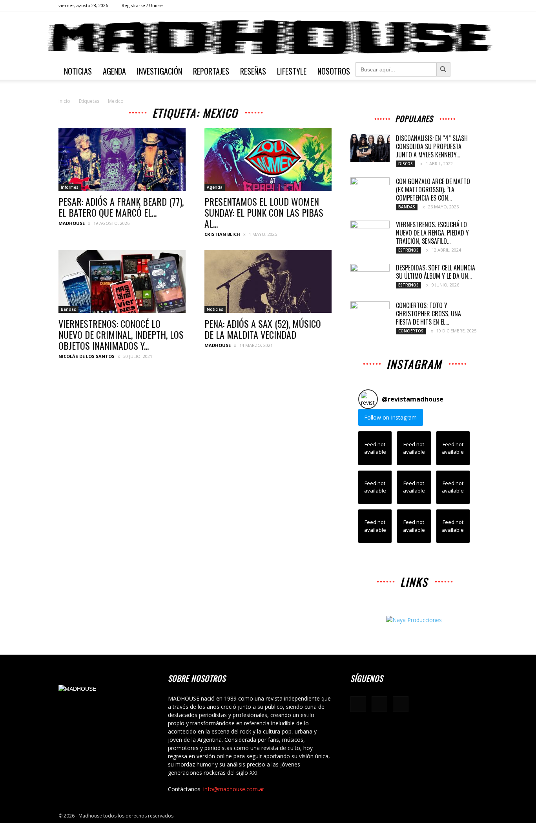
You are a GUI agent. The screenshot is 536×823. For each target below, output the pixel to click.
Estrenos (408, 250)
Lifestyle (291, 71)
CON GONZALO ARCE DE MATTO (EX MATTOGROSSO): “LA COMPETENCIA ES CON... (433, 190)
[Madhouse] (268, 37)
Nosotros (333, 71)
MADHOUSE (71, 223)
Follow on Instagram (390, 417)
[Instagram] (459, 5)
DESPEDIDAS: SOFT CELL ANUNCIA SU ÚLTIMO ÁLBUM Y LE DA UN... (435, 272)
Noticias (78, 71)
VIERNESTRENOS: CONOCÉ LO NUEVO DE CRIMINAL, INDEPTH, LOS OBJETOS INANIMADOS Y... (121, 334)
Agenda (114, 71)
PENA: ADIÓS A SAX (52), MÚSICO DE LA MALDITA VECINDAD (262, 328)
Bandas (68, 309)
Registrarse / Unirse (142, 5)
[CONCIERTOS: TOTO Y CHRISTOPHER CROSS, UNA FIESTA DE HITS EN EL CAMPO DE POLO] (370, 315)
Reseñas (253, 71)
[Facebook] (446, 5)
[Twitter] (472, 5)
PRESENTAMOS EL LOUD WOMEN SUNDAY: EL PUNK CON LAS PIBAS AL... (263, 212)
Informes (69, 187)
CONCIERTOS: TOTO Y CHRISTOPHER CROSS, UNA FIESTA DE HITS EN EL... (428, 314)
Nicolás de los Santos (86, 356)
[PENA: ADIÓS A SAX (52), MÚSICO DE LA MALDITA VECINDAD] (268, 281)
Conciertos (410, 331)
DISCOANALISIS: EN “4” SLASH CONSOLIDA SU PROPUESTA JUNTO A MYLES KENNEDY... (432, 146)
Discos (405, 163)
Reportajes (211, 71)
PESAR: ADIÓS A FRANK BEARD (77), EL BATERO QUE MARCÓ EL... (121, 206)
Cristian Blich (222, 234)
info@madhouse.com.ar (233, 789)
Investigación (159, 71)
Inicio (64, 101)
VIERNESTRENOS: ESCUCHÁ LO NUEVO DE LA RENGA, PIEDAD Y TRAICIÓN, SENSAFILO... (432, 233)
